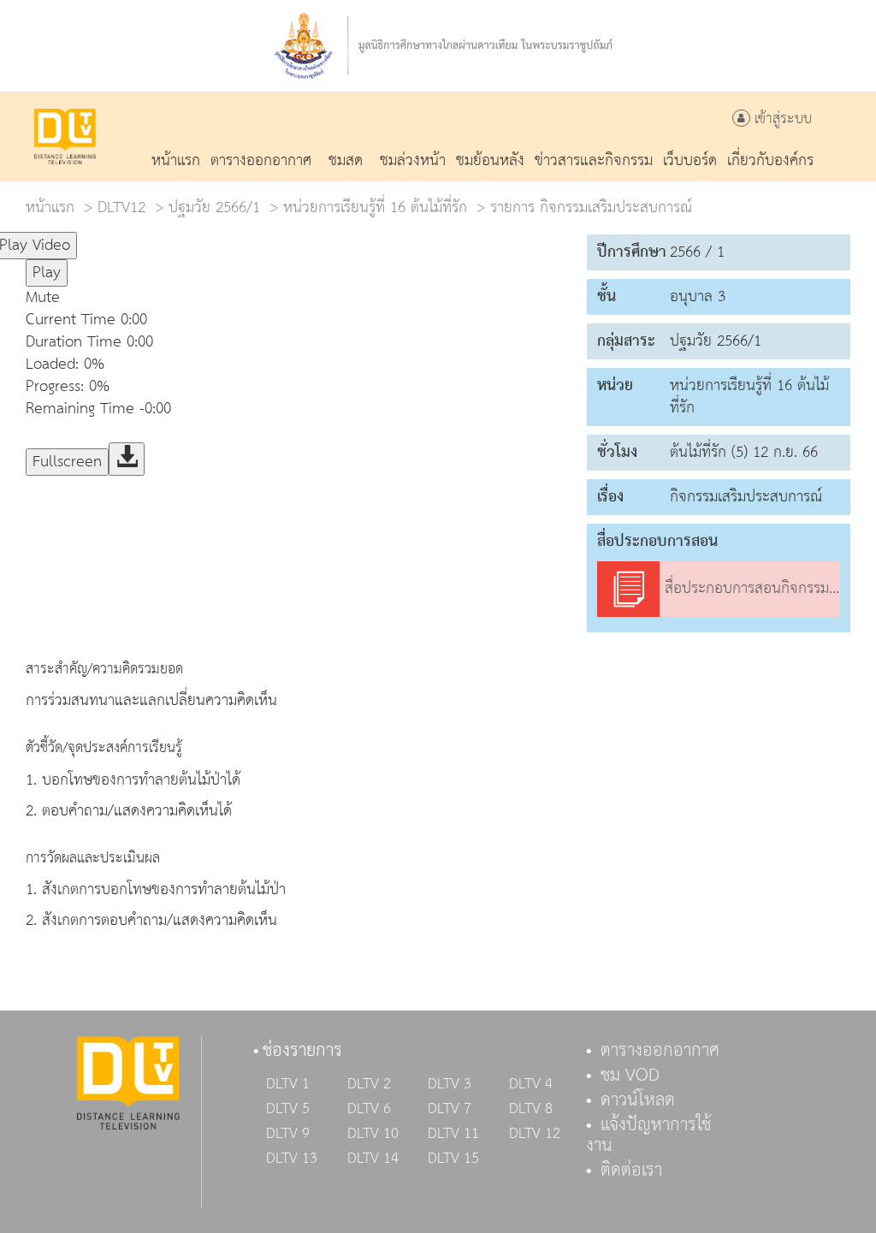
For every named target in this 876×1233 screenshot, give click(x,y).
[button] (368, 298)
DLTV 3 (449, 1084)
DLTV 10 (373, 1133)
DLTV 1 (288, 1084)
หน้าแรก (50, 207)
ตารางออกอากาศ (660, 1051)
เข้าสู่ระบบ (781, 119)
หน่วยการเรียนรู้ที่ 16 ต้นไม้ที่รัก (375, 207)
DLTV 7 (449, 1108)
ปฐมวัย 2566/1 (214, 207)
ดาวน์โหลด (638, 1100)
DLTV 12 (534, 1133)
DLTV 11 (453, 1133)
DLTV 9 (288, 1133)
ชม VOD (630, 1075)
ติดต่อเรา (631, 1170)
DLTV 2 (369, 1084)
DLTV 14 (373, 1158)
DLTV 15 (453, 1158)
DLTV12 (121, 207)
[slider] (161, 237)
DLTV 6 (369, 1108)
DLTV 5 (288, 1108)
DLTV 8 (531, 1108)
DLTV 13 (291, 1158)
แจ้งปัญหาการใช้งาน (648, 1135)
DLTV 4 (531, 1084)
